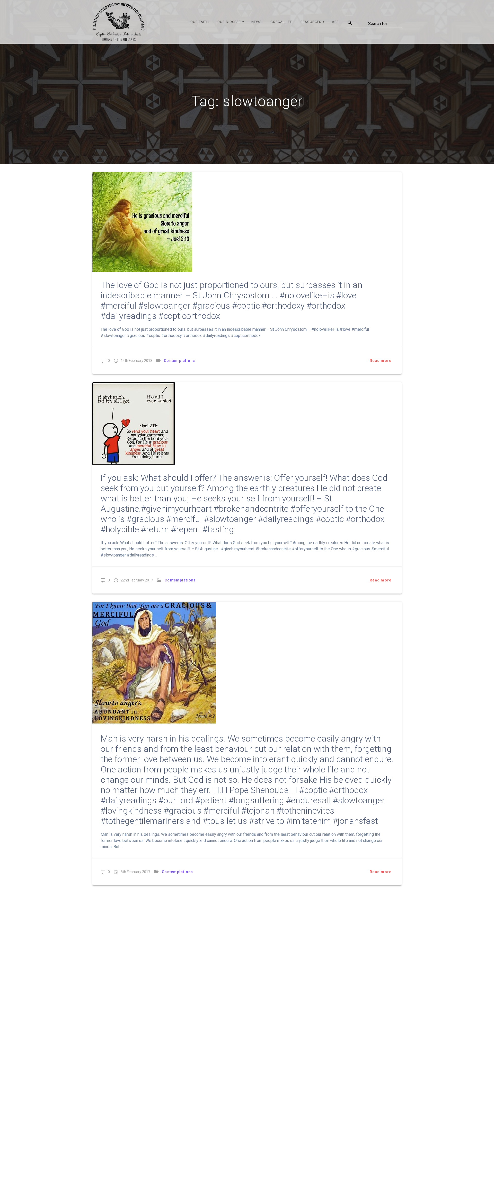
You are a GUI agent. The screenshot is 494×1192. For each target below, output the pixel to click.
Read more (380, 361)
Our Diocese (229, 22)
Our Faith (199, 22)
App (335, 22)
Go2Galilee (281, 22)
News (256, 22)
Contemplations (179, 361)
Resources (311, 22)
